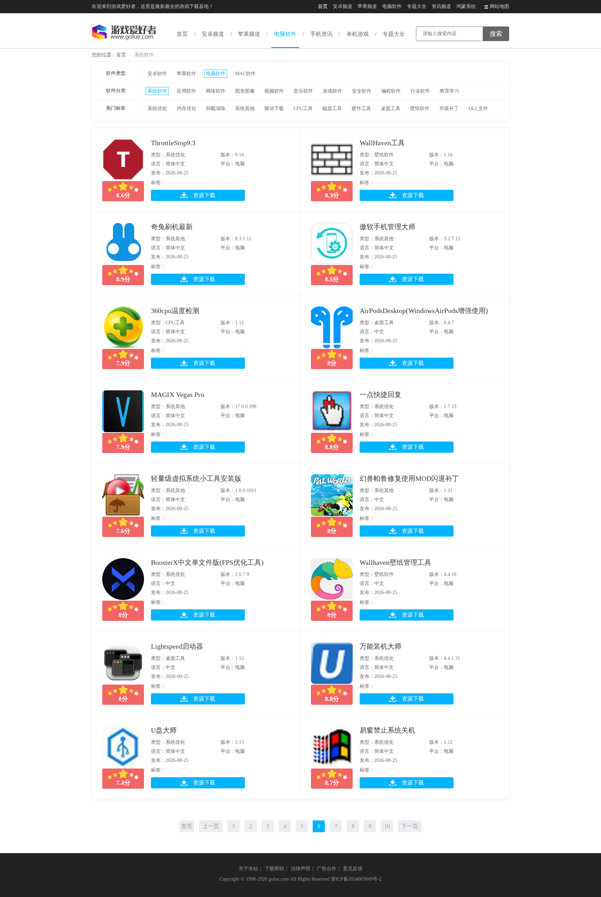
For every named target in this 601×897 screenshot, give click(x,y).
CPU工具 (303, 108)
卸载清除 (215, 108)
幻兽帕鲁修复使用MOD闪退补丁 (409, 478)
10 (387, 826)
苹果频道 (367, 6)
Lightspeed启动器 (177, 646)
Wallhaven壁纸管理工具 (395, 562)
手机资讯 (321, 34)
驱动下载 (274, 108)
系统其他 (245, 108)
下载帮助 (274, 868)
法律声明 (300, 868)
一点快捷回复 (380, 394)
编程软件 (391, 91)
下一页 (409, 826)
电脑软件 (392, 6)
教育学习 (449, 91)
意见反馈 (352, 868)
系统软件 (157, 91)
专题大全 (416, 6)
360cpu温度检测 (175, 310)
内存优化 (186, 108)
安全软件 (361, 91)
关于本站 (248, 868)
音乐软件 (303, 91)
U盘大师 (164, 730)
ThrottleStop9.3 (173, 143)
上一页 (210, 826)
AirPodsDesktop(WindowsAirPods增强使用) (424, 310)
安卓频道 (342, 6)
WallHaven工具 (382, 143)
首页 (323, 6)
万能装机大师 (380, 646)
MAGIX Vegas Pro (177, 394)
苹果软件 (186, 73)
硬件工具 (361, 108)
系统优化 (157, 108)
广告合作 (326, 868)
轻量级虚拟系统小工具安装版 (196, 478)
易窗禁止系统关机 (387, 730)
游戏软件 (332, 91)
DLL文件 (478, 108)
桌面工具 (390, 108)
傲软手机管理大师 (387, 227)
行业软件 (420, 91)
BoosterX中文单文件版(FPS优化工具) (207, 562)
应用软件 (186, 91)
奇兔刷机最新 (172, 227)
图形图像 (245, 91)
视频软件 (274, 91)
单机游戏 (357, 34)
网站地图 (499, 6)
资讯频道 (441, 6)
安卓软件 (157, 73)
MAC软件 (245, 73)
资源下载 (204, 195)
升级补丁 (449, 108)
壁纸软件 (420, 108)
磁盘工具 (332, 108)
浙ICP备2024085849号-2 (356, 879)
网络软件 (215, 91)
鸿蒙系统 (466, 6)
